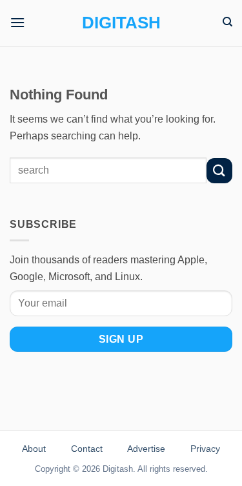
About (34, 448)
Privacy (205, 448)
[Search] (227, 22)
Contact (87, 448)
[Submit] (219, 170)
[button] (17, 22)
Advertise (146, 448)
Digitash (121, 22)
